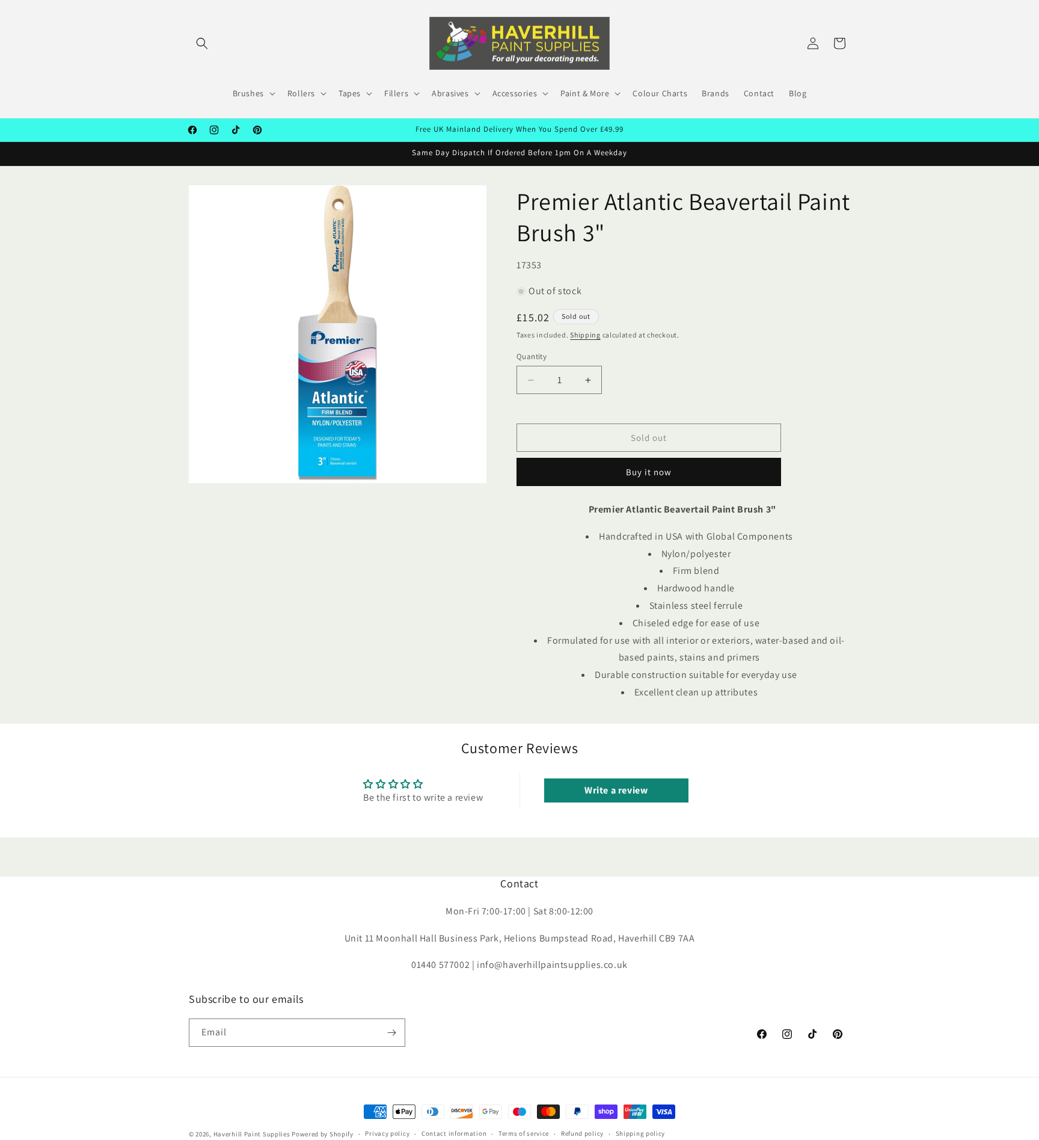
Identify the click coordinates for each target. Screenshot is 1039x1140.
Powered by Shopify (323, 1134)
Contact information (453, 1133)
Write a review (616, 790)
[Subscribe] (391, 1032)
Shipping (585, 334)
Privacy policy (387, 1133)
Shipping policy (641, 1133)
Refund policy (582, 1133)
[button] (202, 43)
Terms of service (523, 1133)
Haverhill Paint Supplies (251, 1134)
